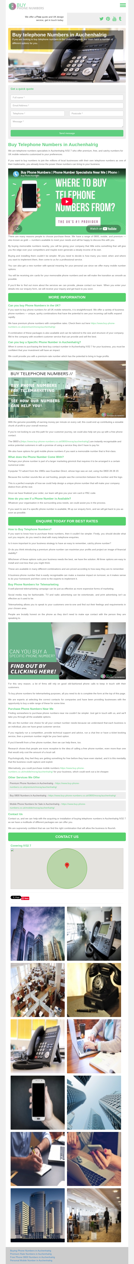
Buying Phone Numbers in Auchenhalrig (30, 1250)
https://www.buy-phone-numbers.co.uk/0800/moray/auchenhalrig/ (55, 441)
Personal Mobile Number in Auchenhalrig (31, 1260)
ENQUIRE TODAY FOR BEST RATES (67, 521)
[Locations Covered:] (9, 5)
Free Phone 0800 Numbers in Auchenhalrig (32, 1257)
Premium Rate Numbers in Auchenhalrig (31, 1254)
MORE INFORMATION (67, 297)
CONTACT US (67, 837)
